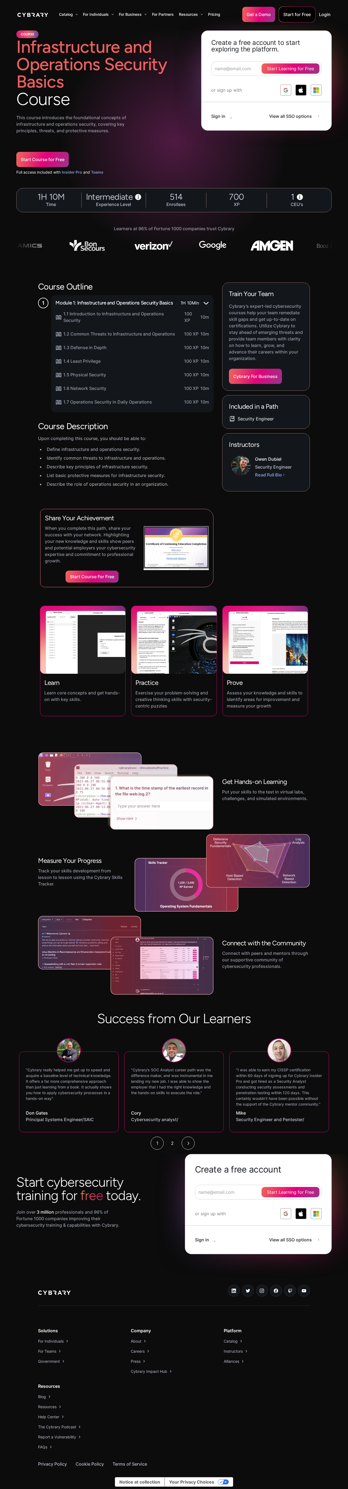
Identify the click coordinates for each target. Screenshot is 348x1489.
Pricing (214, 14)
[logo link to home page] (54, 1293)
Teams (97, 172)
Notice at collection (139, 1482)
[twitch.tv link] (290, 1291)
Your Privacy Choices (191, 1482)
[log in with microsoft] (316, 90)
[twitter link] (248, 1291)
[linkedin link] (234, 1291)
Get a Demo (259, 14)
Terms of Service (130, 1464)
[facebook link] (276, 1291)
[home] (32, 14)
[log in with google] (285, 90)
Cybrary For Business (255, 376)
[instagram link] (262, 1291)
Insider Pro (72, 172)
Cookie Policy (90, 1464)
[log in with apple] (301, 90)
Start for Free (297, 14)
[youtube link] (304, 1291)
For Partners (163, 14)
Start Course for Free (42, 159)
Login (325, 14)
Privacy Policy (52, 1464)
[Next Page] (188, 1143)
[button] (68, 14)
